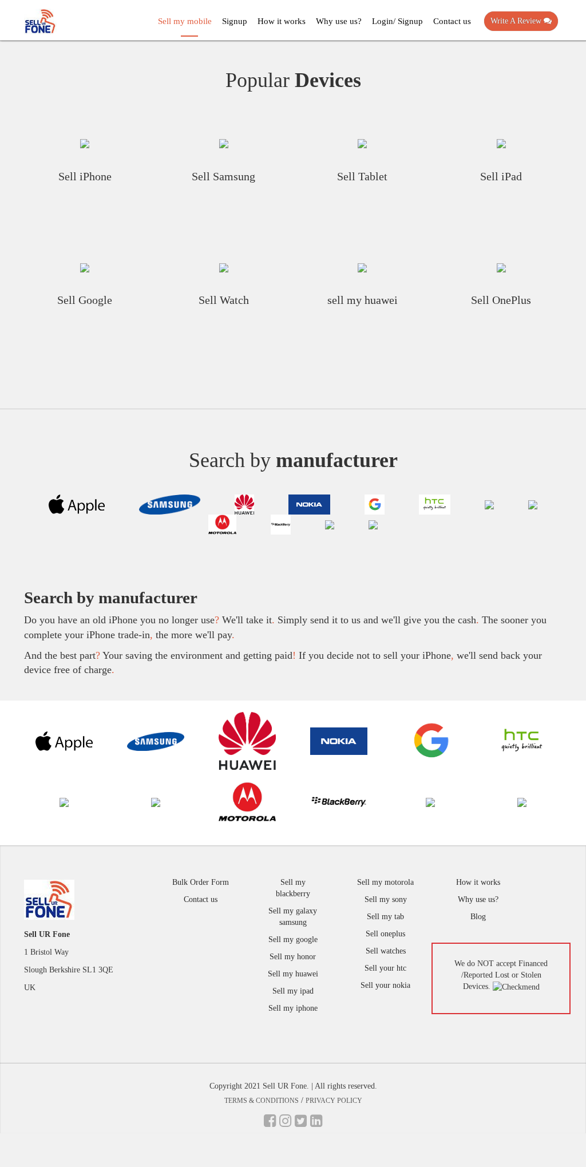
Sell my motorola (385, 882)
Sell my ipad (293, 991)
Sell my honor (293, 956)
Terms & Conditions (261, 1101)
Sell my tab (385, 916)
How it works (282, 21)
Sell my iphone (293, 1008)
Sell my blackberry (293, 888)
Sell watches (386, 951)
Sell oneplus (385, 933)
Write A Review (517, 21)
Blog (478, 916)
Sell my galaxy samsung (292, 917)
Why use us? (339, 21)
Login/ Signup (397, 21)
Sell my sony (386, 899)
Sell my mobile (185, 21)
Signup (234, 21)
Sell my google (293, 939)
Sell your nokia (385, 985)
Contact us (452, 21)
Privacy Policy (334, 1101)
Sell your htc (385, 968)
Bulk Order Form (200, 882)
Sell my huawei (293, 974)
